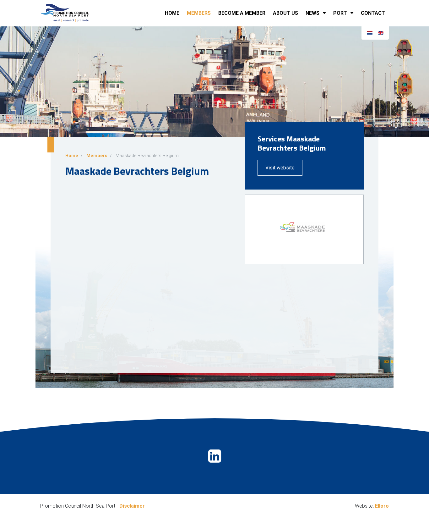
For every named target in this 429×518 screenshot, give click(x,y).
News (312, 13)
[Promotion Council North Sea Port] (71, 13)
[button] (325, 13)
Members (199, 13)
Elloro (382, 506)
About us (285, 13)
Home (172, 13)
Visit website (280, 168)
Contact (373, 13)
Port (340, 13)
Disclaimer (132, 506)
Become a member (241, 13)
